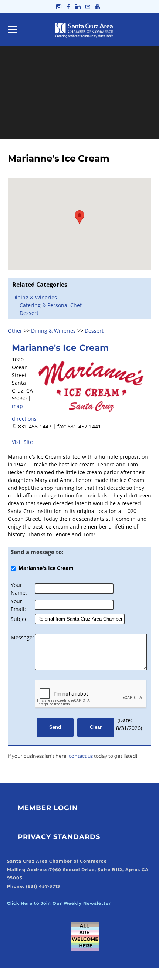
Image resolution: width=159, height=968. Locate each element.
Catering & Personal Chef (51, 305)
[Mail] (87, 6)
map (17, 406)
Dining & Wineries (34, 297)
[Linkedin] (78, 6)
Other (15, 330)
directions (24, 418)
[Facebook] (68, 6)
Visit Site (22, 441)
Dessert (29, 312)
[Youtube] (97, 6)
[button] (79, 217)
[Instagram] (58, 6)
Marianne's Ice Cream (60, 348)
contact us (81, 756)
